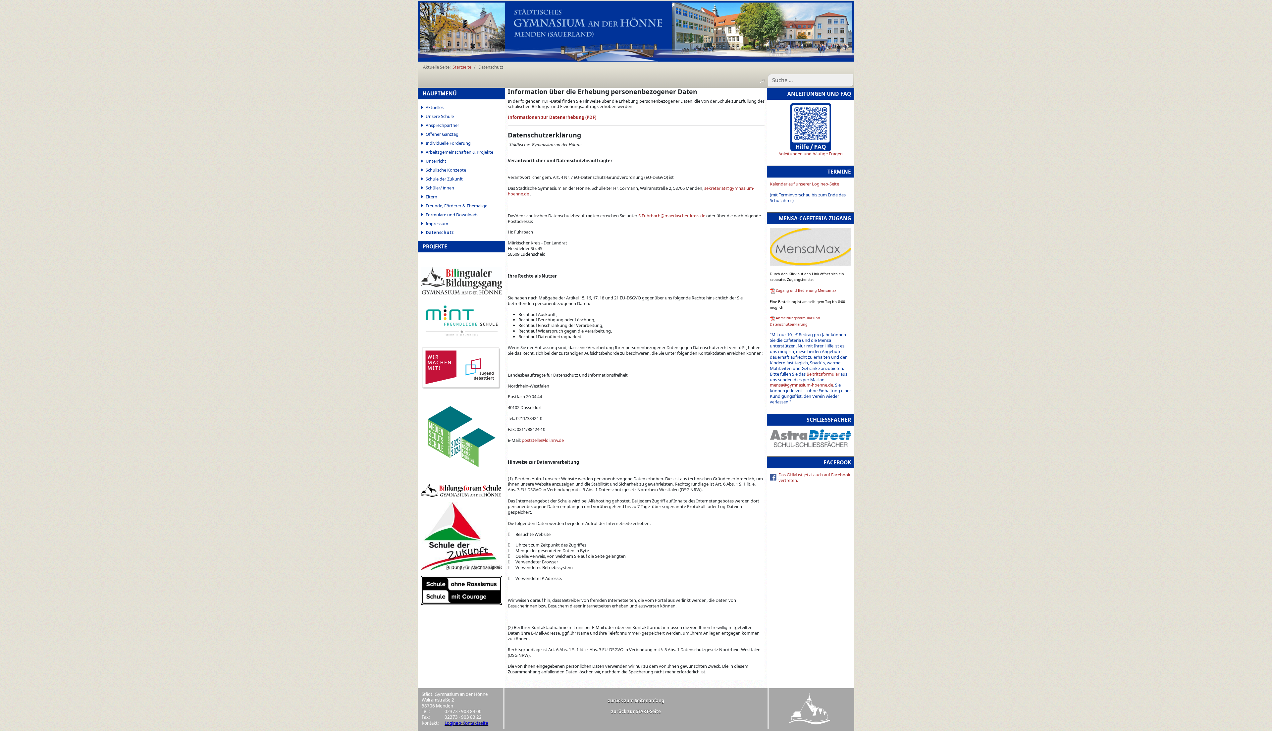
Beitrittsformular (823, 374)
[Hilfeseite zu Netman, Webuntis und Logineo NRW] (810, 127)
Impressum (437, 224)
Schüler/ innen (440, 188)
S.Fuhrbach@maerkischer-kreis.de (671, 216)
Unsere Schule (440, 116)
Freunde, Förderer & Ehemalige (456, 206)
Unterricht (436, 161)
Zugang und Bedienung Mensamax (806, 290)
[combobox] (810, 80)
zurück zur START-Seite (636, 711)
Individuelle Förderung (448, 143)
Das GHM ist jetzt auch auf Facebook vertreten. (814, 477)
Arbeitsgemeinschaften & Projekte (459, 152)
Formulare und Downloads (452, 215)
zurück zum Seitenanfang (636, 701)
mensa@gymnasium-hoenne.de (801, 385)
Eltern (431, 197)
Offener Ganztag (442, 134)
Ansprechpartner (442, 125)
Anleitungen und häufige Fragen (810, 154)
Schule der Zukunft (444, 179)
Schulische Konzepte (446, 170)
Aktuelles (435, 107)
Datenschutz (439, 232)
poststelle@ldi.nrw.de (543, 440)
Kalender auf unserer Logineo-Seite (804, 184)
